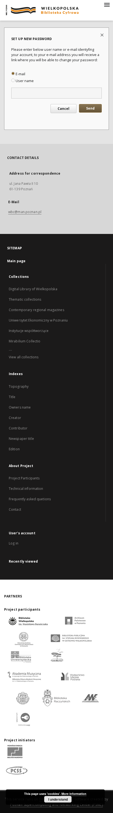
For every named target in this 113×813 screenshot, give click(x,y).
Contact (15, 509)
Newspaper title (21, 438)
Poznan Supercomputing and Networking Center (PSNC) (56, 804)
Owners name (20, 407)
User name (24, 81)
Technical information (26, 488)
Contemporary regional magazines (36, 310)
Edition (14, 449)
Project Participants (24, 478)
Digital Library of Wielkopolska (33, 289)
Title (12, 397)
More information (73, 794)
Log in (13, 543)
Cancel (63, 108)
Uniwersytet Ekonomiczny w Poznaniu (38, 320)
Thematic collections (25, 299)
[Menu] (107, 4)
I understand (58, 799)
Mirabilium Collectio (24, 341)
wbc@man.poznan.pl (24, 211)
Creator (15, 417)
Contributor (18, 428)
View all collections (23, 357)
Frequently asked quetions (30, 499)
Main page (16, 261)
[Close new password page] (102, 35)
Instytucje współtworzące (29, 330)
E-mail (20, 74)
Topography (19, 386)
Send (90, 108)
